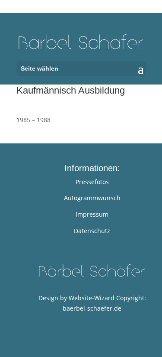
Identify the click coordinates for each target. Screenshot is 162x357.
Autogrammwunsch (92, 198)
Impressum (92, 214)
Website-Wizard (91, 298)
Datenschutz (92, 231)
